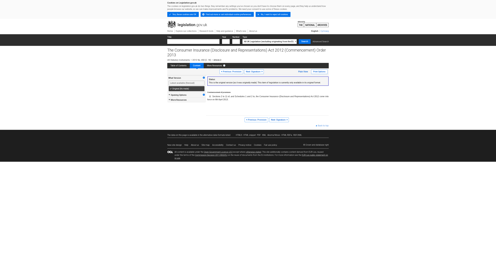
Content (196, 65)
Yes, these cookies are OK (184, 14)
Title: (169, 37)
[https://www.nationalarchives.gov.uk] (313, 23)
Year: (224, 37)
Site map (206, 145)
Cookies (257, 145)
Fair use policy (270, 145)
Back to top (323, 125)
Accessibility (217, 145)
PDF (259, 135)
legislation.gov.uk (188, 21)
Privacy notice (244, 145)
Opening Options (177, 95)
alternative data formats (214, 135)
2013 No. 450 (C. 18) (201, 60)
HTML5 (239, 135)
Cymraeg (324, 31)
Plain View (303, 71)
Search (304, 41)
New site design (174, 145)
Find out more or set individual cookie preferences (228, 14)
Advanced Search (321, 41)
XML (264, 135)
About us (195, 145)
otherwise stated (253, 152)
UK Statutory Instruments (178, 60)
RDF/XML (297, 135)
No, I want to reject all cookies (274, 14)
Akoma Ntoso (273, 135)
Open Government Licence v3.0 (218, 152)
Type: (245, 37)
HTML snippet (249, 135)
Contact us (231, 145)
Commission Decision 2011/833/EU (211, 155)
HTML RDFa (286, 135)
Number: (236, 37)
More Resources (214, 65)
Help (186, 145)
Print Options (319, 71)
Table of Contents (179, 65)
